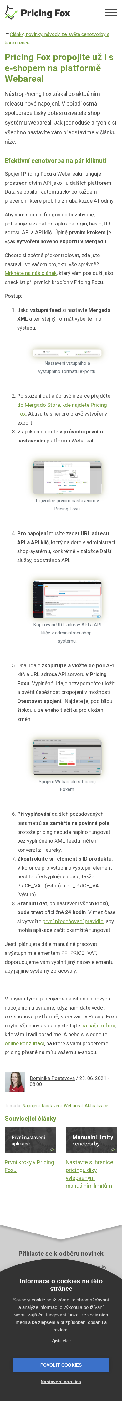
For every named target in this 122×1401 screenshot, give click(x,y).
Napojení (31, 1105)
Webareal (73, 1105)
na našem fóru (98, 1025)
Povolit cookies (61, 1365)
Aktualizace (96, 1105)
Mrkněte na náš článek (31, 273)
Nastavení (52, 1105)
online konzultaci (24, 1043)
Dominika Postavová (52, 1078)
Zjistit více (61, 1340)
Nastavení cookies (61, 1381)
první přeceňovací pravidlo (73, 921)
